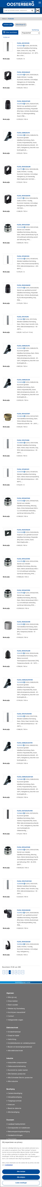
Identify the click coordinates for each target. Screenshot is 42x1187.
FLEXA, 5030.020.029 (23, 942)
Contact (11, 1016)
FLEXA (5, 37)
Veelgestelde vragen (15, 1020)
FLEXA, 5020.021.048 (23, 622)
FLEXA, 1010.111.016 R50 (24, 714)
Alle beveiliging (13, 1112)
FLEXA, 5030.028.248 (23, 167)
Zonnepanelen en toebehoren (19, 1127)
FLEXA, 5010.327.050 (23, 559)
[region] (21, 1163)
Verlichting (12, 1039)
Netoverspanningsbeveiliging (19, 1131)
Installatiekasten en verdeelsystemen (21, 1043)
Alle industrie (13, 1081)
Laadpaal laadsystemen (16, 1124)
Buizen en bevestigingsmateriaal (20, 1047)
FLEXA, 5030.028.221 (23, 72)
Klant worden (13, 1005)
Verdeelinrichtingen (15, 1135)
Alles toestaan (21, 1171)
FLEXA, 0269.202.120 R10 (25, 743)
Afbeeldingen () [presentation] (20, 25)
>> (23, 972)
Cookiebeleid (8, 1165)
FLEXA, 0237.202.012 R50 (25, 811)
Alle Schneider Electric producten (20, 1077)
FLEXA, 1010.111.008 (23, 440)
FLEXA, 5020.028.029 (23, 910)
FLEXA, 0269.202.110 (23, 346)
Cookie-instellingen (21, 1183)
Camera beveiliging (15, 1093)
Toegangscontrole (14, 1101)
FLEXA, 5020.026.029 (23, 285)
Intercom (11, 1104)
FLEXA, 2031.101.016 (23, 43)
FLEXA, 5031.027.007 (23, 414)
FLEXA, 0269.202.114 (23, 133)
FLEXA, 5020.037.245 (23, 101)
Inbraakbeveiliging (15, 1097)
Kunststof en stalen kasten (18, 1070)
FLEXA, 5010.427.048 (23, 847)
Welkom (4, 19)
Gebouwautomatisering (17, 1066)
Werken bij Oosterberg (16, 1008)
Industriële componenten (17, 1062)
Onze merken (13, 1001)
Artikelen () (8, 25)
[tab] (20, 25)
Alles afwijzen (21, 1177)
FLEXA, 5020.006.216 (23, 530)
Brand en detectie (14, 1108)
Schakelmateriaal (14, 1031)
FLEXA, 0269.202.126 (23, 380)
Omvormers (12, 1139)
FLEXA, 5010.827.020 (23, 498)
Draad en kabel (13, 1035)
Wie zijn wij (12, 997)
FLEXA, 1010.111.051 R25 (24, 881)
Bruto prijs (6, 59)
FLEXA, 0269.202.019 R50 (25, 680)
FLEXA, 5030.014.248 (23, 651)
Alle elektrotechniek (15, 1050)
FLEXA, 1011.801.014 (23, 256)
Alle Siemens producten (17, 1074)
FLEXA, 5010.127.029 (23, 225)
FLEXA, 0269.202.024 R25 (25, 777)
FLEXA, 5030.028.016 (23, 196)
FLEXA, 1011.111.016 (23, 317)
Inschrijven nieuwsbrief (16, 1012)
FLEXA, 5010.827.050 (23, 590)
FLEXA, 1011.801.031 (23, 469)
